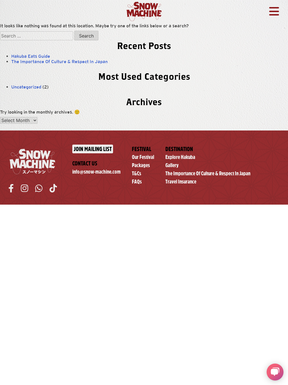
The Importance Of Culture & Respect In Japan (59, 61)
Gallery (172, 165)
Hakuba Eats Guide (30, 56)
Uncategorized (26, 87)
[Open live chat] (275, 372)
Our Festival (143, 157)
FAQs (137, 181)
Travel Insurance (180, 181)
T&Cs (136, 173)
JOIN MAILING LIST (93, 149)
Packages (141, 165)
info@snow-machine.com (96, 171)
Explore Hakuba (180, 157)
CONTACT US (84, 163)
